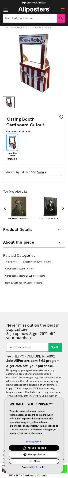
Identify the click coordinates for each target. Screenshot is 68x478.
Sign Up (55, 347)
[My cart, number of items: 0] (62, 10)
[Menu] (5, 10)
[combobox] (30, 18)
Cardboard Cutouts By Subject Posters (25, 276)
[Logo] (34, 9)
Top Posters (11, 262)
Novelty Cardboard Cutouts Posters (23, 283)
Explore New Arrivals (34, 2)
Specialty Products (16, 27)
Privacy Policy (33, 441)
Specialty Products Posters (37, 262)
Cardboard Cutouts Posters (19, 269)
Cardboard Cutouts (40, 27)
